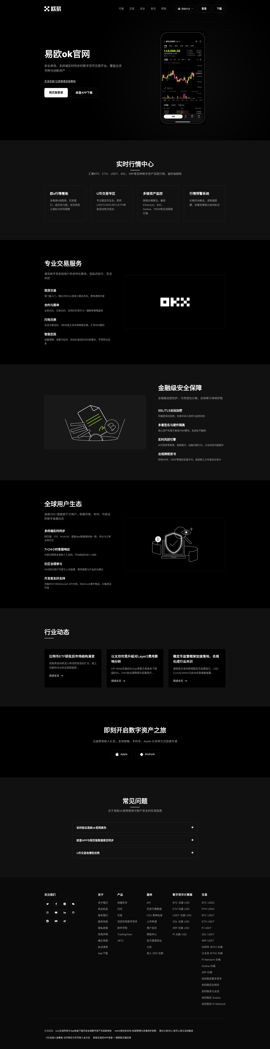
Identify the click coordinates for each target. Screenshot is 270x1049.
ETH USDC (208, 908)
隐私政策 (103, 927)
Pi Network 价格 (211, 959)
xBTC (120, 940)
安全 (142, 8)
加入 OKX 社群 (155, 953)
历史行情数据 (154, 908)
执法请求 (103, 947)
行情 (121, 8)
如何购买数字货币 (212, 978)
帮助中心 (152, 934)
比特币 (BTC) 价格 (212, 947)
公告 (149, 947)
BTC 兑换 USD (181, 902)
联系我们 (103, 915)
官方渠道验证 (154, 940)
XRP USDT (208, 940)
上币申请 (152, 921)
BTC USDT (208, 915)
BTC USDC (208, 902)
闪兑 (119, 908)
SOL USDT (208, 934)
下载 (219, 8)
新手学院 (122, 927)
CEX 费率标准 (154, 915)
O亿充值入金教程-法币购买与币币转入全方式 (68, 1037)
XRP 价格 (207, 972)
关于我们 (103, 902)
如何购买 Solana (211, 997)
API (149, 902)
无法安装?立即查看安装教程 (60, 81)
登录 (204, 8)
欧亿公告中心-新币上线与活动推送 (176, 1030)
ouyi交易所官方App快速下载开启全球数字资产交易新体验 (83, 1030)
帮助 (163, 8)
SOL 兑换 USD (181, 921)
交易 (131, 8)
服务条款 (103, 921)
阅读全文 (54, 675)
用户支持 (152, 927)
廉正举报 (103, 940)
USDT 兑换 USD (182, 915)
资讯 (153, 8)
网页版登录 (56, 92)
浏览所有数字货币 (127, 921)
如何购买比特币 (210, 984)
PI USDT (207, 927)
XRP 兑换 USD (181, 927)
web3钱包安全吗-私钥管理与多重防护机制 (135, 1030)
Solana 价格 (208, 966)
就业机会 (103, 908)
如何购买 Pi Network (214, 1003)
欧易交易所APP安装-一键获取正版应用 (112, 1037)
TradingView (124, 934)
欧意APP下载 (84, 92)
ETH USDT (208, 921)
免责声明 (103, 934)
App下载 (103, 953)
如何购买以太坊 (210, 991)
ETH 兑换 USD (181, 908)
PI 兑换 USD (180, 934)
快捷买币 (122, 902)
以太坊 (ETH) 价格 (212, 953)
